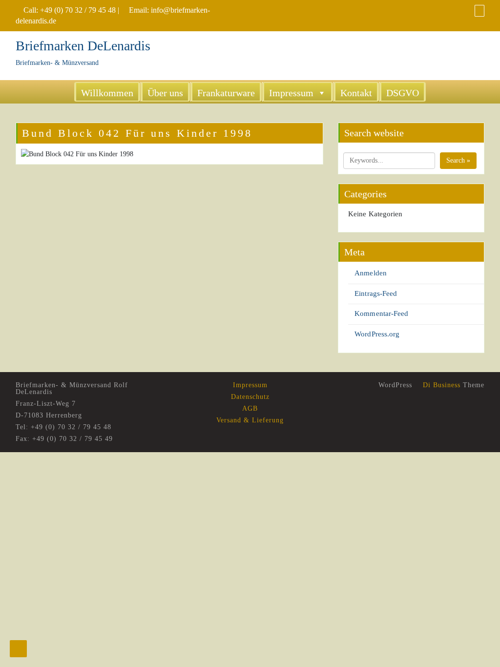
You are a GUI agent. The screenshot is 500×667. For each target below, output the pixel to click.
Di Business (440, 385)
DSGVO (402, 92)
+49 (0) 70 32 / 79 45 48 (78, 10)
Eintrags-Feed (375, 293)
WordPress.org (376, 334)
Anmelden (370, 273)
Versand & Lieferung (250, 420)
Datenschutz (250, 396)
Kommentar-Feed (381, 313)
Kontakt (356, 92)
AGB (250, 408)
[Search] (479, 10)
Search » (458, 160)
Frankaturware (226, 92)
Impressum (291, 92)
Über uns (165, 92)
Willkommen (107, 92)
